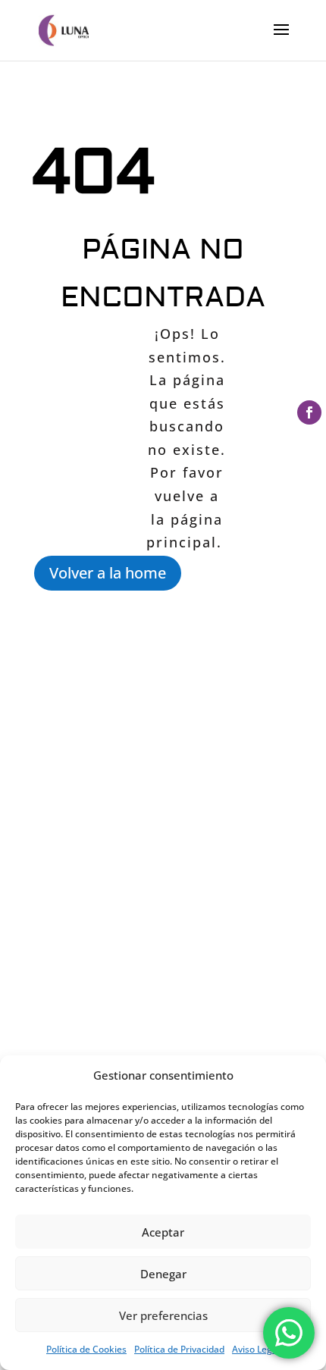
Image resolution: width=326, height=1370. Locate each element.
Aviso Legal (256, 1349)
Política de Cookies (86, 1349)
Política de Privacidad (179, 1349)
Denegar (163, 1273)
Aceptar (163, 1232)
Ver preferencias (163, 1315)
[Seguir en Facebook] (309, 412)
